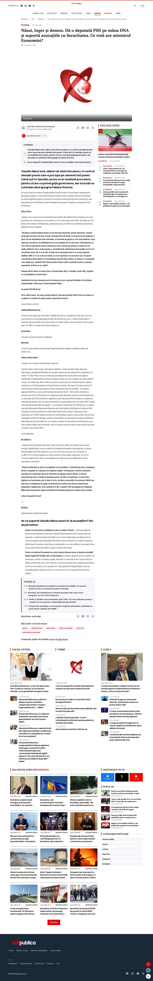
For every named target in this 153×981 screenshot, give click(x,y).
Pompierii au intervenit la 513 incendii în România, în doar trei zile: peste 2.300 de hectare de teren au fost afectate (83, 877)
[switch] (142, 5)
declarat (24, 507)
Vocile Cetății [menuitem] (76, 13)
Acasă (25, 19)
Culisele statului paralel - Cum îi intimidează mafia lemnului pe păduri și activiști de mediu (75, 720)
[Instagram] (25, 5)
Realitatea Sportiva (26, 963)
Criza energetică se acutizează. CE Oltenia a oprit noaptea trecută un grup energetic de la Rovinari (22, 914)
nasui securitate (66, 628)
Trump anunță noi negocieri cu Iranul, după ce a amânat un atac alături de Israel (126, 726)
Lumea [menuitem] (118, 13)
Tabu (58, 963)
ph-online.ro (26, 439)
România (41, 19)
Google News (61, 639)
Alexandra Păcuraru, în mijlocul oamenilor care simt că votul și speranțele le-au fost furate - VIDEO (34, 718)
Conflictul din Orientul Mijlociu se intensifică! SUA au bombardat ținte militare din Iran (125, 737)
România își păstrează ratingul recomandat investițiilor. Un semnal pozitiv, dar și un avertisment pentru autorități (57, 587)
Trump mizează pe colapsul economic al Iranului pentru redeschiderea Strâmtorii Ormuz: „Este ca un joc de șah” (120, 689)
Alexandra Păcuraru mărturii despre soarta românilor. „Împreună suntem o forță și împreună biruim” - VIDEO (32, 703)
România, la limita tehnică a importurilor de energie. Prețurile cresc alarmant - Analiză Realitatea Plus (53, 912)
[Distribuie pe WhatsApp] (88, 128)
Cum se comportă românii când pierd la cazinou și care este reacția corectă (75, 687)
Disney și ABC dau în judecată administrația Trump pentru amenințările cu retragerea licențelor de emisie (115, 195)
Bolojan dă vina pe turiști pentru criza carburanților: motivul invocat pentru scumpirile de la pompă (83, 840)
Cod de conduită (55, 950)
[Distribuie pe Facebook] (83, 128)
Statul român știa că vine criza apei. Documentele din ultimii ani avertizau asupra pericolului (23, 876)
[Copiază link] (78, 128)
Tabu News (50, 963)
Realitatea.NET (13, 963)
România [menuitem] (97, 13)
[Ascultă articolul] (148, 964)
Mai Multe (53, 922)
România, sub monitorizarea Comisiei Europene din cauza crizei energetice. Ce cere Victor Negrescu (55, 594)
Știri (33, 19)
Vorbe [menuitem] (88, 13)
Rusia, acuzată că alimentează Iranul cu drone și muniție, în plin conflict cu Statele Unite (113, 157)
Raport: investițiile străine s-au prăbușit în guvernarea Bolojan (116, 205)
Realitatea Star (39, 963)
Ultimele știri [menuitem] (37, 13)
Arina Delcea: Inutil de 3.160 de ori (71, 729)
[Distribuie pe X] (93, 128)
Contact (10, 950)
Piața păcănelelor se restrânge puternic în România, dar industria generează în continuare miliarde (52, 841)
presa (25, 628)
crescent (80, 628)
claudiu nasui (36, 628)
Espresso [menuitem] (64, 13)
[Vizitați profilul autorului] (23, 128)
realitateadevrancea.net (30, 310)
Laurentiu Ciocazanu (45, 126)
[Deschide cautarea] (135, 6)
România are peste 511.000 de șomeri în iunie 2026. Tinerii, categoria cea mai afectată (82, 912)
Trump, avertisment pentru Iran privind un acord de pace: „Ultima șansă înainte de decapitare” (126, 714)
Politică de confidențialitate (38, 950)
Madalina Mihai (32, 796)
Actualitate (102, 161)
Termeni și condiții (22, 950)
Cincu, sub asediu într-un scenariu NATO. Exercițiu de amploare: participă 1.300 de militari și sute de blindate (115, 171)
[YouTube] (29, 5)
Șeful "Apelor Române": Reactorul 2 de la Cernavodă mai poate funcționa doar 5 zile (53, 876)
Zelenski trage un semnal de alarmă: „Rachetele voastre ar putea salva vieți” (124, 702)
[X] (33, 5)
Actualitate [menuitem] (52, 13)
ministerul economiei (31, 632)
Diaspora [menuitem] (108, 13)
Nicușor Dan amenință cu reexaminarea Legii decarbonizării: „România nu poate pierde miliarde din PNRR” (60, 607)
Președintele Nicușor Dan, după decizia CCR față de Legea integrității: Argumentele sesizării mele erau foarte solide (117, 183)
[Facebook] (21, 5)
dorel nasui (50, 628)
